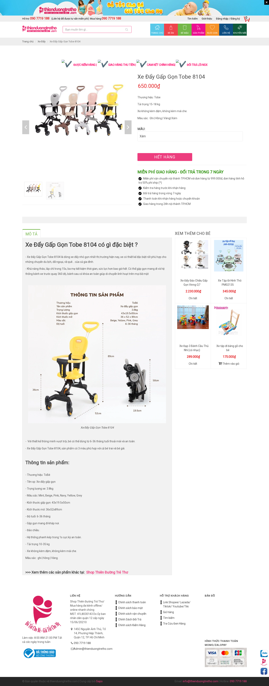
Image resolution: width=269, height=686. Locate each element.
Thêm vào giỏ (230, 363)
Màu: (141, 129)
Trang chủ (27, 41)
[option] (77, 116)
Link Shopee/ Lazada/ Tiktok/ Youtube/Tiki (176, 604)
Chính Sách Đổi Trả (129, 619)
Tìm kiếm (192, 18)
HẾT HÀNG (164, 157)
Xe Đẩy (41, 41)
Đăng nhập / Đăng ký (228, 18)
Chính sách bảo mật (130, 608)
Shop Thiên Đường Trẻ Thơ (107, 572)
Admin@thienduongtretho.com (93, 648)
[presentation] (31, 234)
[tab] (31, 233)
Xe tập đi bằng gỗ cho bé (229, 348)
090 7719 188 (82, 643)
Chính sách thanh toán (132, 602)
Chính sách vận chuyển (132, 613)
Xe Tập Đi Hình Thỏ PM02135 (229, 282)
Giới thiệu (207, 18)
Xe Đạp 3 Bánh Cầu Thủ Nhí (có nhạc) (194, 348)
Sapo (99, 681)
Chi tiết (193, 298)
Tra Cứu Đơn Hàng (174, 623)
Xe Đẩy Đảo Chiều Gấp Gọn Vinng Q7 (194, 282)
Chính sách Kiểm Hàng (132, 625)
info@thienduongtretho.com (200, 681)
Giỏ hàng (168, 612)
